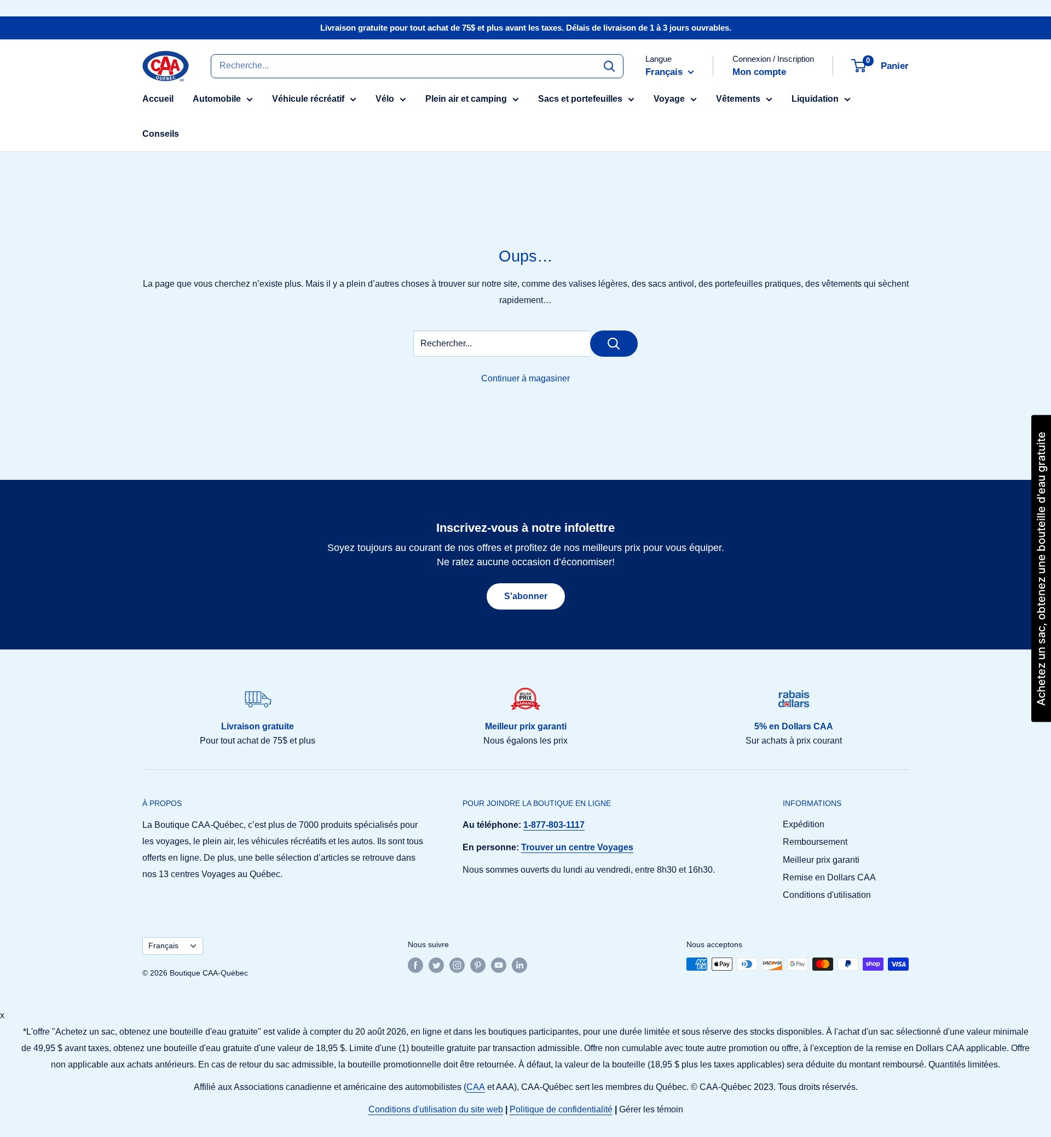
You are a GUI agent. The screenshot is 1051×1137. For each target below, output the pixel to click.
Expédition (803, 824)
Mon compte (759, 72)
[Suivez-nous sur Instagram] (457, 965)
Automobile (217, 98)
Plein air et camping (466, 98)
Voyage (669, 98)
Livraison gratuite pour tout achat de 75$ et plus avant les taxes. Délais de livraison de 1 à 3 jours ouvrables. (525, 27)
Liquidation (815, 98)
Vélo (385, 98)
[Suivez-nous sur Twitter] (436, 965)
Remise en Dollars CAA (829, 877)
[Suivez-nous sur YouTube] (498, 965)
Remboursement (815, 841)
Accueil (158, 98)
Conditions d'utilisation (827, 895)
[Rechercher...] (614, 343)
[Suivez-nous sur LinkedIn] (519, 965)
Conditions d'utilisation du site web (435, 1109)
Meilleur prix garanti (821, 860)
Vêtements (738, 98)
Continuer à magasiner (525, 378)
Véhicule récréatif (308, 98)
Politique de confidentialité (561, 1109)
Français (163, 946)
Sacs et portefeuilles (580, 98)
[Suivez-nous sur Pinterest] (478, 965)
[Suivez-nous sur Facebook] (415, 965)
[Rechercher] (609, 65)
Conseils (160, 133)
